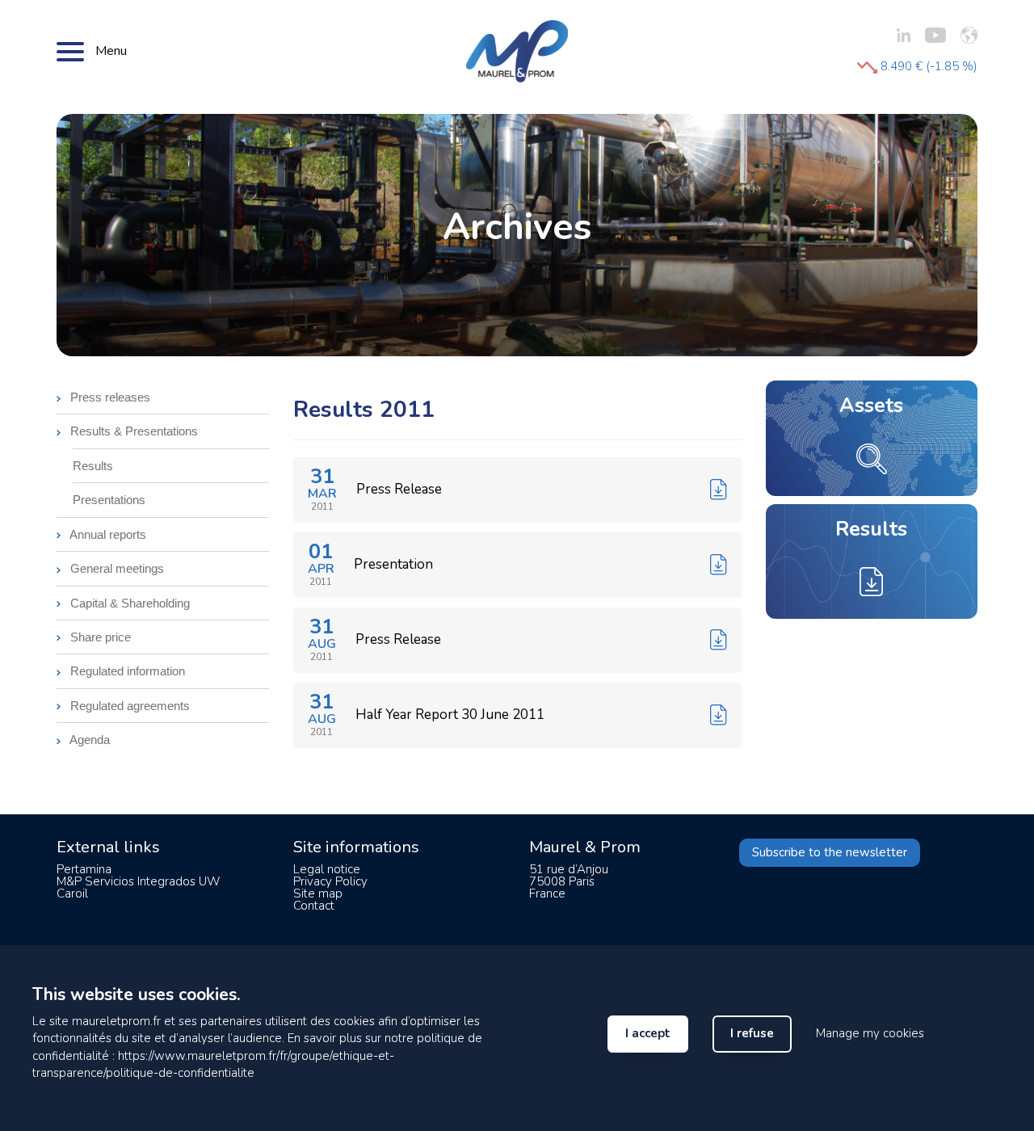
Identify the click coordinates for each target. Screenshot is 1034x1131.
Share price (99, 637)
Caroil (72, 893)
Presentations (109, 500)
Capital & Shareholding (128, 603)
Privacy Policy (330, 881)
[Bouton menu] (70, 51)
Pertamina (84, 869)
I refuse (752, 1033)
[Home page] (517, 50)
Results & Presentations (132, 431)
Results (93, 466)
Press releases (108, 397)
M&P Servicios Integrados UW (138, 881)
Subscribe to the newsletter (829, 852)
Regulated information (126, 671)
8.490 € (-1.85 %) (927, 66)
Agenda (88, 739)
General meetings (115, 568)
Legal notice (326, 869)
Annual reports (106, 534)
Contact (313, 906)
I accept (647, 1033)
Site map (318, 893)
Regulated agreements (128, 706)
